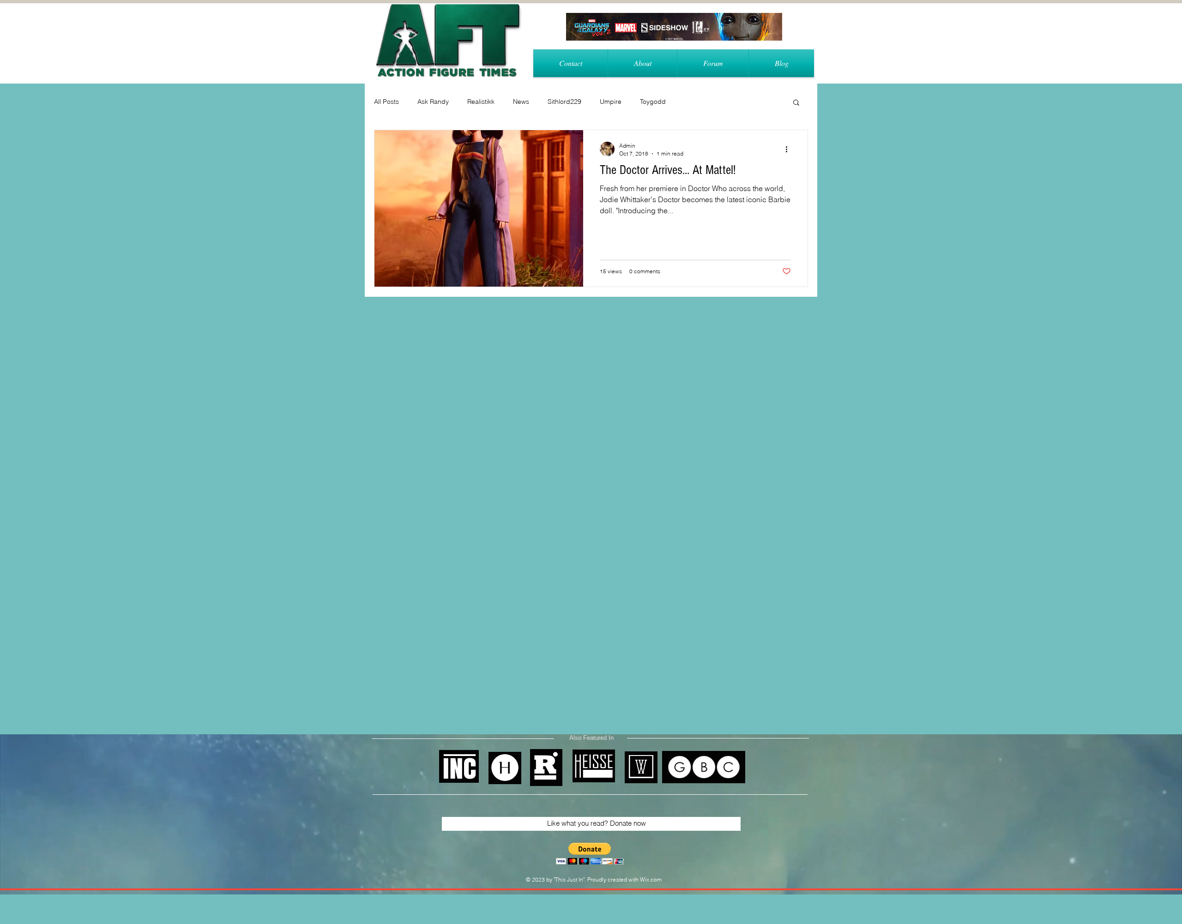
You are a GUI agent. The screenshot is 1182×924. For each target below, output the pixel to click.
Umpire (610, 101)
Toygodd (653, 101)
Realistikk (481, 101)
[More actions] (789, 149)
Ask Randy (433, 101)
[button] (796, 103)
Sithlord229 (564, 101)
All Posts (386, 101)
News (521, 101)
